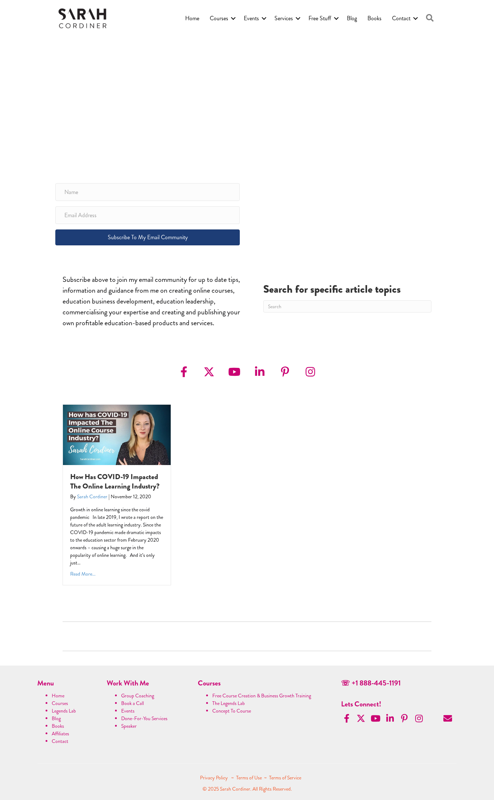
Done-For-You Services (144, 718)
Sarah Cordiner (92, 496)
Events (251, 18)
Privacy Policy (214, 777)
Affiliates (60, 733)
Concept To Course (231, 710)
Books (374, 18)
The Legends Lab (228, 703)
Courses (219, 18)
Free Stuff (319, 18)
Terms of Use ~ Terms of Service (268, 777)
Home (192, 18)
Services (283, 18)
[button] (430, 18)
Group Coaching (137, 695)
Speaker (129, 726)
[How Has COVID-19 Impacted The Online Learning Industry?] (117, 434)
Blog (352, 18)
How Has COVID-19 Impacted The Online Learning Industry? (114, 481)
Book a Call (132, 703)
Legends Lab (64, 710)
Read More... (82, 573)
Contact (401, 18)
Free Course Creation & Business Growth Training (261, 695)
